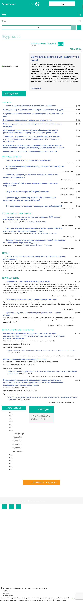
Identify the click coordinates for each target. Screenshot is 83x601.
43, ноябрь (16, 447)
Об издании (11, 93)
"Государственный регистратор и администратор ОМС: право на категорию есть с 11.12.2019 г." (42, 350)
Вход (62, 4)
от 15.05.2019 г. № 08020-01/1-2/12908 (38, 245)
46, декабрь (17, 437)
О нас (13, 501)
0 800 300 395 (55, 520)
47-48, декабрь (18, 433)
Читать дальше (36, 88)
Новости (5, 501)
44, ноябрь (16, 444)
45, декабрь (17, 440)
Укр (79, 14)
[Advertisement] (19, 540)
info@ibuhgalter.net (9, 522)
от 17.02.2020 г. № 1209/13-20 (35, 222)
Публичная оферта (36, 501)
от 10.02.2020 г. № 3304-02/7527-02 (44, 233)
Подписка (22, 501)
